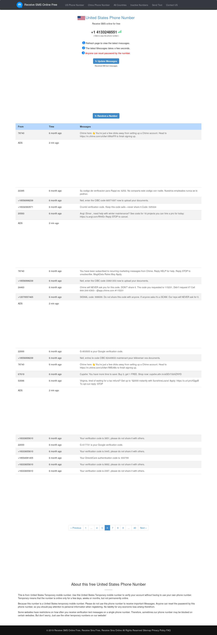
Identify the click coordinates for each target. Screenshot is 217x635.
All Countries (120, 5)
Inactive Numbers (139, 5)
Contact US (172, 5)
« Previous (76, 527)
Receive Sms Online (111, 630)
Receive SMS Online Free (40, 4)
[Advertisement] (106, 90)
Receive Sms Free (90, 630)
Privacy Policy (158, 630)
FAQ (168, 630)
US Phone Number (74, 5)
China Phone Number (99, 5)
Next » (143, 527)
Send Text (157, 5)
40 (135, 527)
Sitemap (147, 630)
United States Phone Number (110, 17)
